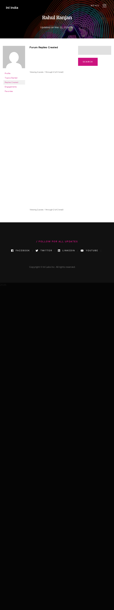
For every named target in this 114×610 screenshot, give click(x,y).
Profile (7, 73)
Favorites (9, 91)
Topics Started (11, 78)
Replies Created (11, 82)
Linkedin (68, 250)
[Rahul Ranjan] (14, 58)
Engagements (11, 87)
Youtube (91, 250)
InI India (12, 8)
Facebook (22, 250)
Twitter (45, 250)
